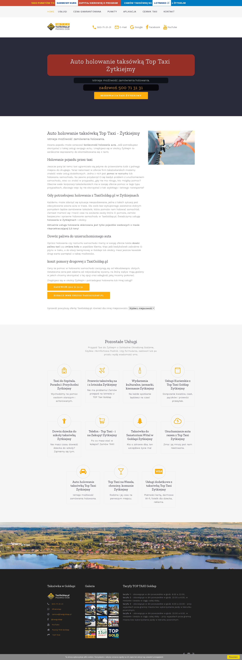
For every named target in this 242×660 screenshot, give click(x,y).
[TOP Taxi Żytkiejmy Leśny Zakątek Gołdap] (113, 609)
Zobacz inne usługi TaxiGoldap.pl (79, 295)
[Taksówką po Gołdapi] (121, 545)
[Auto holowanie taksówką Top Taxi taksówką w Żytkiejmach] (171, 148)
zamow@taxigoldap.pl (62, 614)
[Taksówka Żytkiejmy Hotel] (90, 609)
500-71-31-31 (57, 604)
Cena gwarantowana (87, 11)
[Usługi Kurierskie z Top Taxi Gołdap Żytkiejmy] (178, 371)
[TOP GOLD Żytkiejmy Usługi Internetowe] (113, 633)
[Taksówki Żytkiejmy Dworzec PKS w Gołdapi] (102, 598)
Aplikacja (129, 11)
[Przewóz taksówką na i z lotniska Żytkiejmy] (102, 371)
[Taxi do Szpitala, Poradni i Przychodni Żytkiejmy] (64, 371)
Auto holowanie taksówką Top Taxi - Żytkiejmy (93, 133)
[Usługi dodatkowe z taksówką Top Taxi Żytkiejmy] (159, 472)
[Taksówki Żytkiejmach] (58, 27)
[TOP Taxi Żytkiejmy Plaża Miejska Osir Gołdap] (102, 621)
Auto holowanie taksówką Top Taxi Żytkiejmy (121, 65)
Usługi (62, 11)
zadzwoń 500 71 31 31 (121, 87)
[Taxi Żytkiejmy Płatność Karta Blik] (113, 621)
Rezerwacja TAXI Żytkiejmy (121, 95)
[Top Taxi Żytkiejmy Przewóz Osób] (90, 633)
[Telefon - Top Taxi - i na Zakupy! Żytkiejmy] (102, 421)
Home (50, 11)
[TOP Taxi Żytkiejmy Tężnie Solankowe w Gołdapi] (90, 621)
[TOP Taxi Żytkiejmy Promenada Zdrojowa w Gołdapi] (102, 609)
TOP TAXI (56, 635)
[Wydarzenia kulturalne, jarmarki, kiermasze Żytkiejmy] (140, 371)
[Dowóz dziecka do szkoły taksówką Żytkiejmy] (64, 421)
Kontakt (169, 11)
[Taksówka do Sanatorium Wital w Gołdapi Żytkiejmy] (140, 421)
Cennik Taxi (150, 11)
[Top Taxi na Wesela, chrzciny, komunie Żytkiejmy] (121, 472)
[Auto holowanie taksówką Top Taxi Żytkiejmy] (83, 472)
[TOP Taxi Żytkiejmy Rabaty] (102, 633)
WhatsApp (56, 609)
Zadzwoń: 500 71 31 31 (68, 287)
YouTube (55, 625)
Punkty (112, 11)
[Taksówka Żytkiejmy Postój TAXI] (90, 598)
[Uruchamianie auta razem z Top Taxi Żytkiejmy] (178, 421)
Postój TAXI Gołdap (60, 630)
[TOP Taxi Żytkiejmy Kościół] (113, 598)
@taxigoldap (56, 619)
